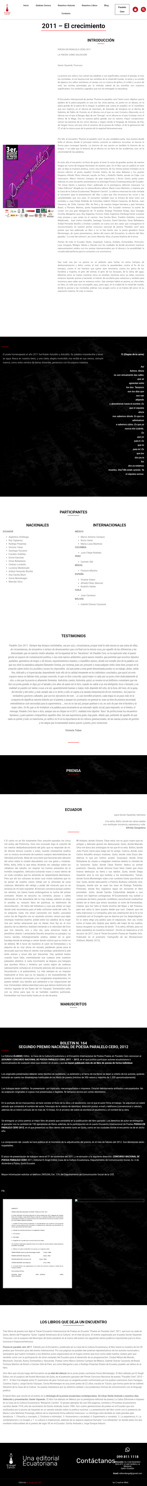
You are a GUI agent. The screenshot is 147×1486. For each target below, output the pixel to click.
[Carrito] (135, 9)
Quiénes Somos (43, 5)
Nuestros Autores (66, 5)
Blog (106, 5)
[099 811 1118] (127, 1449)
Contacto (66, 13)
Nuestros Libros (89, 5)
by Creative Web (120, 1482)
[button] (143, 9)
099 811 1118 (128, 1457)
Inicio (26, 5)
